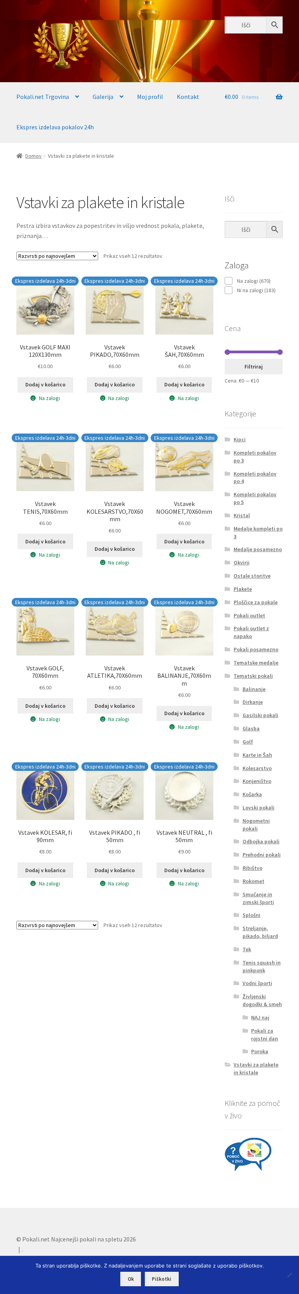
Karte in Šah (257, 754)
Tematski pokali (253, 675)
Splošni (251, 914)
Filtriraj (253, 366)
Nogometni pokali (256, 824)
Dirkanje (253, 701)
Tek (247, 949)
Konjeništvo (257, 781)
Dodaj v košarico (45, 384)
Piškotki (161, 1279)
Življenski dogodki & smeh (262, 1000)
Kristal (242, 515)
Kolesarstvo (257, 768)
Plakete (243, 588)
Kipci (240, 439)
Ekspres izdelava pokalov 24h (55, 127)
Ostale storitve (252, 575)
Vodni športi (257, 983)
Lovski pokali (258, 807)
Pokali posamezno (256, 649)
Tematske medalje (256, 662)
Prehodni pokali (262, 854)
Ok (131, 1279)
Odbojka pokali (261, 841)
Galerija (103, 96)
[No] (289, 1275)
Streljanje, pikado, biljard (260, 932)
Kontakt (188, 96)
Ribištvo (252, 867)
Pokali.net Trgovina (42, 96)
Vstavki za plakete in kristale (256, 1068)
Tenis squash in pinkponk (262, 966)
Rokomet (253, 881)
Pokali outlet (249, 615)
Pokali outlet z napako (251, 632)
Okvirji (242, 562)
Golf (248, 741)
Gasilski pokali (260, 715)
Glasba (251, 728)
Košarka (252, 794)
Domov (33, 155)
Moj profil (150, 96)
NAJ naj (260, 1017)
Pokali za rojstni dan (264, 1034)
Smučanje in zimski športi (258, 898)
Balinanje (254, 689)
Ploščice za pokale (256, 602)
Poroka (259, 1051)
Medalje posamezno (258, 549)
